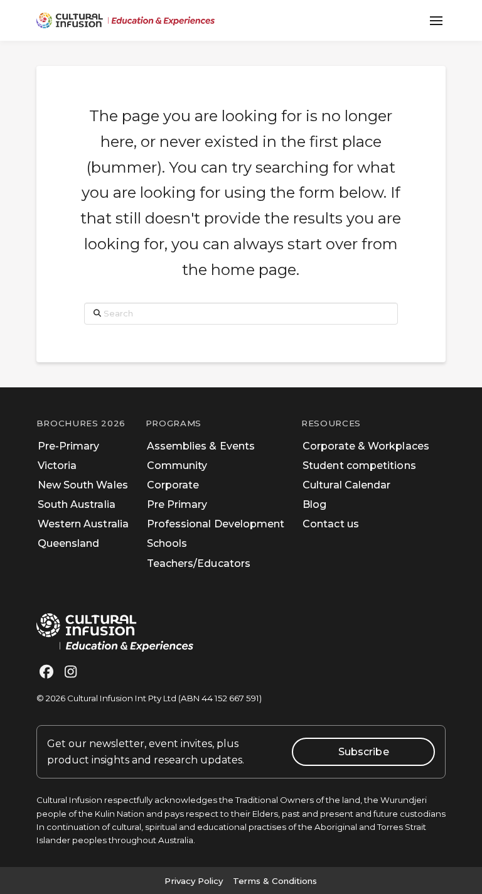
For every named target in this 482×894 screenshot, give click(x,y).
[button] (436, 20)
